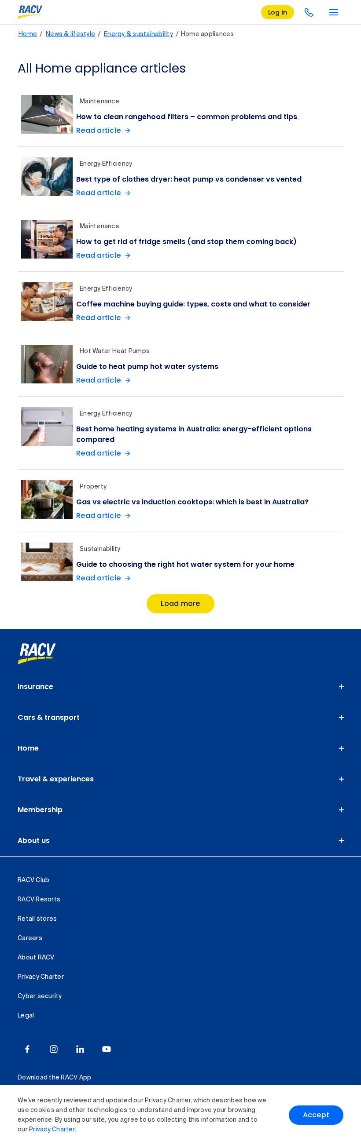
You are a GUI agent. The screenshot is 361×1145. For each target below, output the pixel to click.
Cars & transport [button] (49, 717)
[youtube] (106, 1049)
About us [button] (34, 840)
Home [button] (28, 748)
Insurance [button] (35, 687)
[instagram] (53, 1049)
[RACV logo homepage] (30, 12)
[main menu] (333, 12)
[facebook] (27, 1049)
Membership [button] (40, 810)
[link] (46, 653)
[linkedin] (80, 1049)
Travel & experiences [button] (56, 779)
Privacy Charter (52, 1130)
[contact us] (309, 12)
